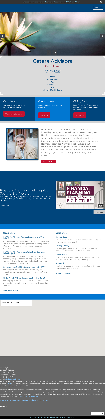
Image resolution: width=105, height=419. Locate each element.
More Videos (5, 205)
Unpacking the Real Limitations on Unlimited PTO (24, 267)
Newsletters (9, 233)
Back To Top (96, 413)
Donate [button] (78, 115)
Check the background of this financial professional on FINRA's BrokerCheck (51, 2)
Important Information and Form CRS (14, 400)
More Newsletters (11, 290)
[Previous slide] (2, 36)
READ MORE (48, 162)
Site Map (3, 406)
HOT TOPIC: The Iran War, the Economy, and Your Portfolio (23, 238)
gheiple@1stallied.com (52, 90)
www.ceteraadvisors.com (28, 396)
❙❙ (55, 52)
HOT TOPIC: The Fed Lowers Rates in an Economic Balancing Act (24, 253)
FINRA (9, 384)
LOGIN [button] (43, 115)
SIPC (13, 384)
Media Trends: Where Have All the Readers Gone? (24, 278)
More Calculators (63, 273)
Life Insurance (61, 255)
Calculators (61, 233)
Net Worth (60, 263)
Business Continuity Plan (38, 400)
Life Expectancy (62, 246)
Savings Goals (61, 237)
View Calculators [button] (12, 114)
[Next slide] (102, 36)
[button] (98, 8)
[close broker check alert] (101, 2)
